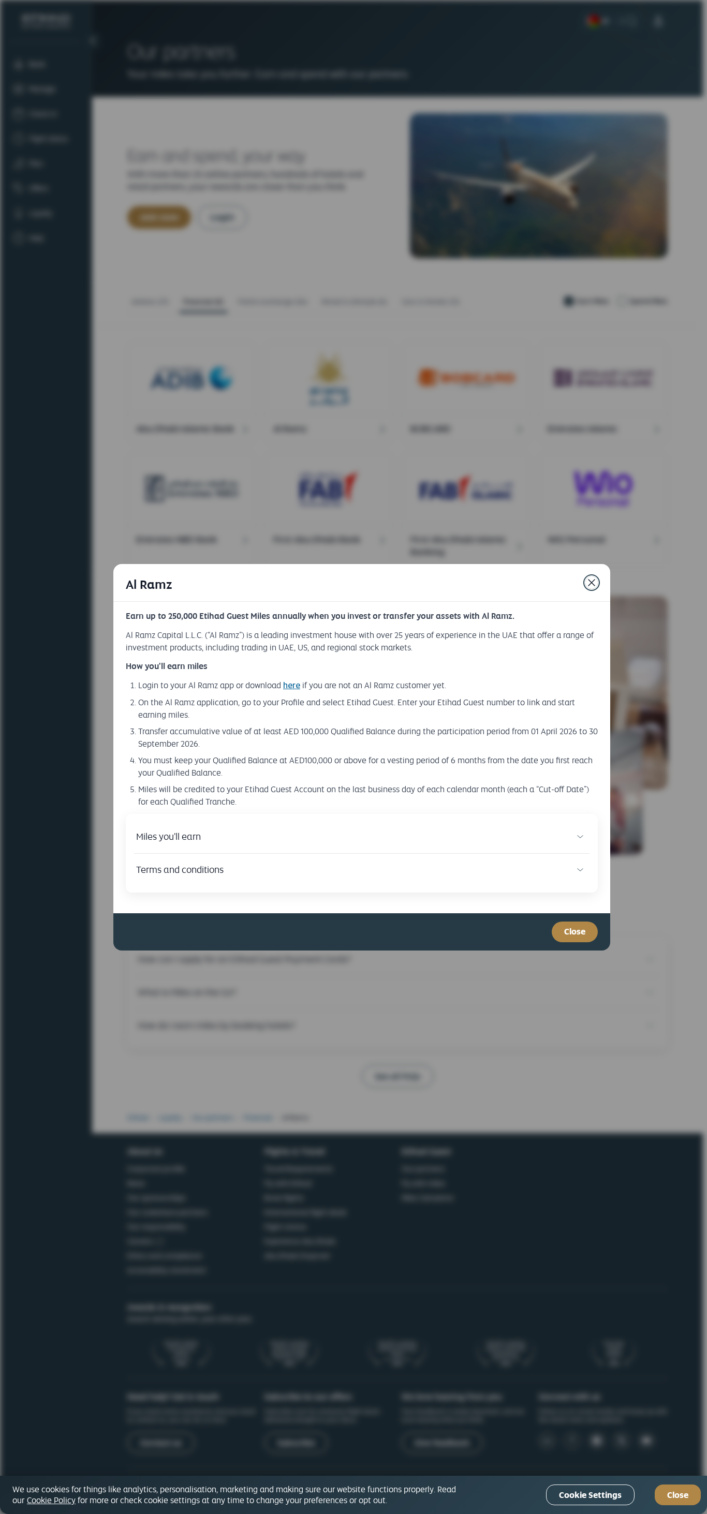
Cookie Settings (590, 1495)
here (291, 685)
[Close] (591, 582)
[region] (353, 1495)
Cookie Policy (51, 1500)
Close (677, 1495)
